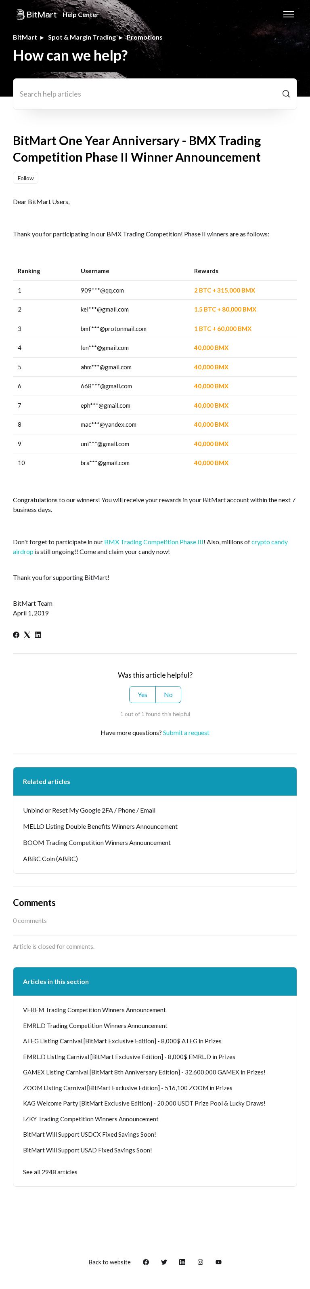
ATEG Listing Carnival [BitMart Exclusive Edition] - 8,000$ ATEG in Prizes (122, 1041)
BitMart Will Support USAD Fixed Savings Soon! (87, 1150)
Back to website (109, 1262)
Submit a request (186, 732)
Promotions (145, 37)
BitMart (25, 37)
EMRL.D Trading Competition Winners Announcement (95, 1025)
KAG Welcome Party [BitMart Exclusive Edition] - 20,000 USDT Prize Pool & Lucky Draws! (144, 1103)
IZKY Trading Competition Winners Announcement (91, 1119)
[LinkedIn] (38, 635)
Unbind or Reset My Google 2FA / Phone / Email (89, 810)
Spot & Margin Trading (82, 37)
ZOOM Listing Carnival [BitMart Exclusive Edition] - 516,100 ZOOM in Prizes (127, 1087)
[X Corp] (27, 635)
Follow (26, 178)
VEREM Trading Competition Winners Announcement (94, 1009)
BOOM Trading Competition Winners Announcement (97, 842)
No (168, 694)
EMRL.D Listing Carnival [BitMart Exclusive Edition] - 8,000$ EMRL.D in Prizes (129, 1056)
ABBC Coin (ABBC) (50, 858)
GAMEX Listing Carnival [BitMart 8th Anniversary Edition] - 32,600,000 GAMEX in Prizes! (144, 1072)
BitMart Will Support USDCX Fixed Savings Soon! (89, 1134)
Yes (142, 694)
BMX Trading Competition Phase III (153, 542)
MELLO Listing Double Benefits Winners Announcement (100, 826)
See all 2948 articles (50, 1171)
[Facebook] (16, 635)
